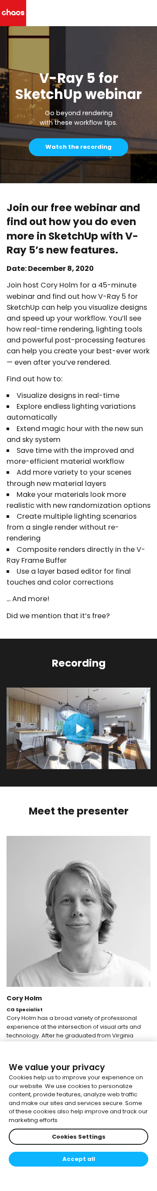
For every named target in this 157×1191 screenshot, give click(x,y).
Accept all (78, 1159)
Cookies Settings (79, 1137)
